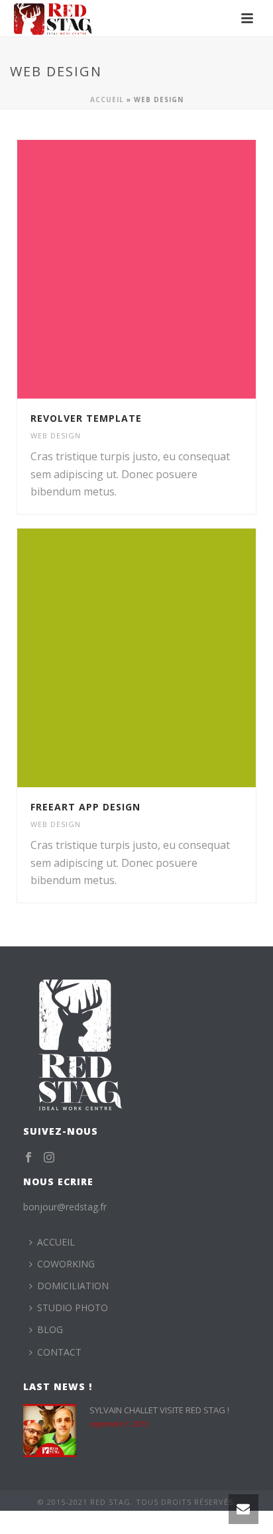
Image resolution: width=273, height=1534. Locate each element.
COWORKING (66, 1263)
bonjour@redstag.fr (65, 1206)
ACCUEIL (56, 1242)
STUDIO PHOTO (72, 1307)
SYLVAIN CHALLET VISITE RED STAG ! (159, 1410)
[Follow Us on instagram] (49, 1158)
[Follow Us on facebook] (28, 1158)
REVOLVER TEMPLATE (86, 418)
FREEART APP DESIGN (85, 806)
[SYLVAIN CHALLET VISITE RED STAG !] (49, 1430)
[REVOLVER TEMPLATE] (164, 269)
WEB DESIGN (55, 435)
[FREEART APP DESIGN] (164, 657)
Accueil (107, 99)
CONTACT (59, 1352)
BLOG (50, 1329)
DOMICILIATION (73, 1285)
